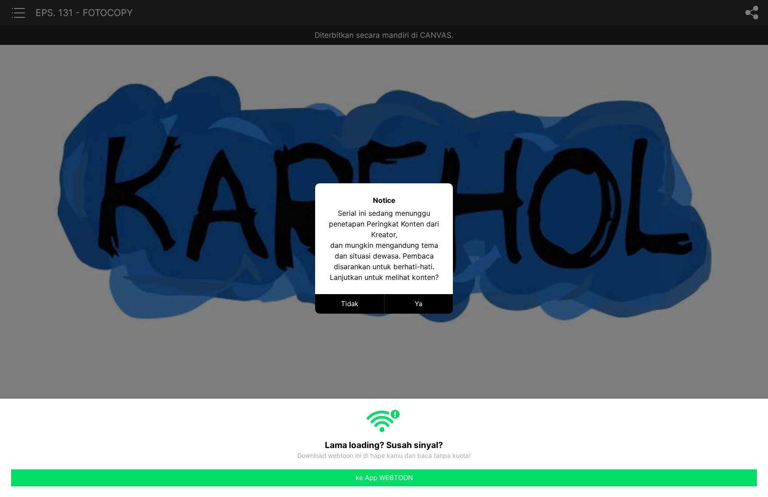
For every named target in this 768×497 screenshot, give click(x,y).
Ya (418, 303)
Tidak (349, 303)
